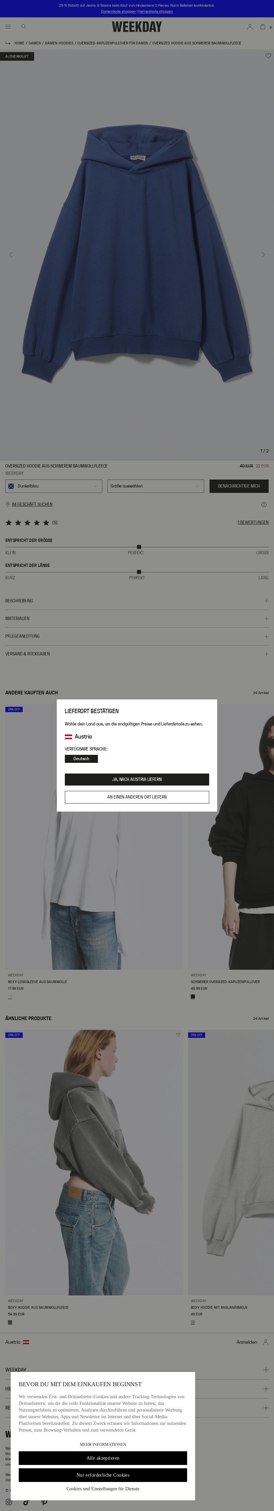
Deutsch (81, 759)
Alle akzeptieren (103, 1458)
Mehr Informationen (103, 1444)
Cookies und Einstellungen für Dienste (102, 1488)
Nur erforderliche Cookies (103, 1475)
